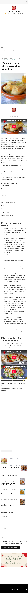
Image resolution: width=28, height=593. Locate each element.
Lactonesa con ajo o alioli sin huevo (13, 343)
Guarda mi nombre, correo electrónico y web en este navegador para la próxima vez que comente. (15, 542)
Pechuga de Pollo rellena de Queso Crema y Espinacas (8, 504)
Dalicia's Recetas (14, 11)
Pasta (2, 481)
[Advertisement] (14, 29)
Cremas (3, 491)
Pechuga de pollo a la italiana (18, 168)
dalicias (14, 113)
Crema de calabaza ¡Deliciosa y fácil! (9, 494)
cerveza (4, 451)
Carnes (4, 59)
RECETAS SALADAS (11, 59)
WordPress (14, 590)
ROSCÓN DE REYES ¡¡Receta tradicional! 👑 (13, 380)
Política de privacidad (8, 579)
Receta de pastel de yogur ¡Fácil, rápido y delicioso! (12, 389)
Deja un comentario (14, 116)
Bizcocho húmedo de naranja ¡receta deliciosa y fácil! (13, 384)
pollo (9, 451)
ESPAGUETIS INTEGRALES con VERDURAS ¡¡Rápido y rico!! (9, 484)
